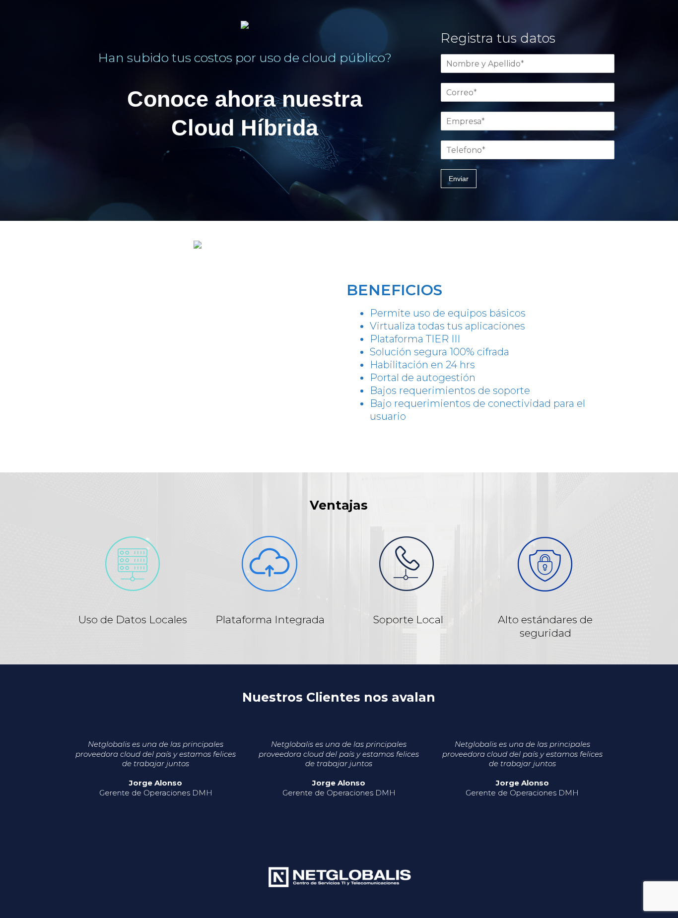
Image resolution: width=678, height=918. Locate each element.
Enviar (459, 179)
